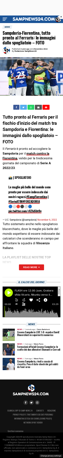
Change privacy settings (51, 456)
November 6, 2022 (47, 219)
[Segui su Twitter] (31, 402)
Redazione (51, 410)
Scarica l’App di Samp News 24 (20, 410)
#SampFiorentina (36, 196)
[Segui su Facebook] (25, 402)
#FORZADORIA (31, 201)
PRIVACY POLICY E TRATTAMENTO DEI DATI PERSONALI (33, 414)
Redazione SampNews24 (26, 51)
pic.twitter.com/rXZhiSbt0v (24, 210)
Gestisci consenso (15, 431)
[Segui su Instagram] (37, 402)
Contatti (40, 410)
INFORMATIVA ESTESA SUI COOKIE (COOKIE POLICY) (33, 418)
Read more (30, 267)
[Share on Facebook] (16, 107)
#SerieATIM (15, 201)
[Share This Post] (31, 107)
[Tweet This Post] (24, 107)
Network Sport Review (33, 422)
